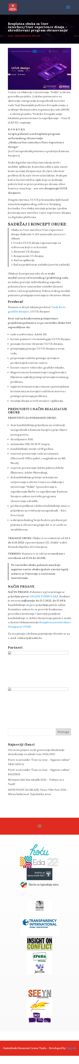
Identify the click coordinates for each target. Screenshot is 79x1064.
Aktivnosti (26, 36)
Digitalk (71, 1048)
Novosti (36, 36)
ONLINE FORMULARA (43, 596)
